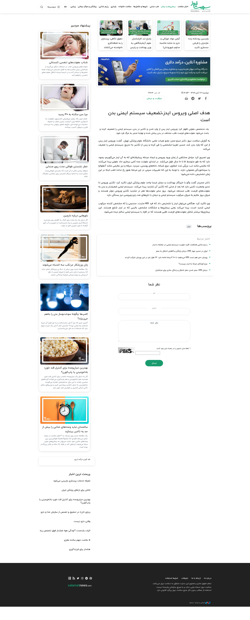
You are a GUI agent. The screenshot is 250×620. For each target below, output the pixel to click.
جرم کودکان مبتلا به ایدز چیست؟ (193, 264)
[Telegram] (193, 98)
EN (65, 7)
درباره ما (207, 578)
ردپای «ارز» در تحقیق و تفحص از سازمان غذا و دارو (65, 512)
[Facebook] (206, 98)
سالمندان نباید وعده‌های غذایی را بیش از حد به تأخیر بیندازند (65, 429)
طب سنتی (154, 6)
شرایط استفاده (171, 578)
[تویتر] (78, 578)
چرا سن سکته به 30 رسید (73, 114)
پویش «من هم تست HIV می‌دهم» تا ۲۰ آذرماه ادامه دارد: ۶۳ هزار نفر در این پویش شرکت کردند (166, 257)
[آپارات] (91, 578)
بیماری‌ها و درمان (168, 6)
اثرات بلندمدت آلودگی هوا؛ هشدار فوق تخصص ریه (65, 530)
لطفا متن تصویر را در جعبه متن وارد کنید (173, 348)
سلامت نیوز (197, 6)
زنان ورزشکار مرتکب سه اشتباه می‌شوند (65, 265)
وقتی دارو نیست (82, 521)
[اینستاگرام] (82, 578)
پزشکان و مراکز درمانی (87, 6)
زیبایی (73, 6)
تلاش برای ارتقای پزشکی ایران (76, 490)
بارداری (113, 6)
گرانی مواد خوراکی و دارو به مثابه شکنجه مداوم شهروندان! (170, 43)
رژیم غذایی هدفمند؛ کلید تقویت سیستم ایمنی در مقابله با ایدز (179, 244)
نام (154, 293)
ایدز (188, 226)
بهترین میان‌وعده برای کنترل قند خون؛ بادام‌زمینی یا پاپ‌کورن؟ (66, 370)
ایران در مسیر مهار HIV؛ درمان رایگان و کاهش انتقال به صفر (181, 251)
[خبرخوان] (74, 578)
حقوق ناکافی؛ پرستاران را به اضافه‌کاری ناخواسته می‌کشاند (112, 43)
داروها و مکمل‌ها (140, 6)
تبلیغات (184, 578)
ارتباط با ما (196, 578)
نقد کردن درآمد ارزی (82, 459)
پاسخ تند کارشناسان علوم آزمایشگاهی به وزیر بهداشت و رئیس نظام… (140, 45)
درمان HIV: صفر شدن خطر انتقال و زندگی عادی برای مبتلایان (181, 270)
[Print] (186, 98)
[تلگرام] (86, 578)
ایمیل (154, 308)
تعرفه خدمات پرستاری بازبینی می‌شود (71, 480)
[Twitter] (199, 98)
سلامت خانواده (124, 6)
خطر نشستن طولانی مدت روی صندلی (67, 166)
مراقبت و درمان (154, 98)
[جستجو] (42, 7)
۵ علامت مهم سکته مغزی (77, 540)
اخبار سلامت (183, 6)
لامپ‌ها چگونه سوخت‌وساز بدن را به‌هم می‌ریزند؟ (66, 316)
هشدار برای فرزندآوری (79, 549)
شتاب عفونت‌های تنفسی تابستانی (68, 62)
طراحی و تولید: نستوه (197, 602)
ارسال (154, 363)
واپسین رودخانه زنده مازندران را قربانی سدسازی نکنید (198, 43)
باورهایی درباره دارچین (75, 215)
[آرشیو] (69, 578)
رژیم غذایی (104, 6)
